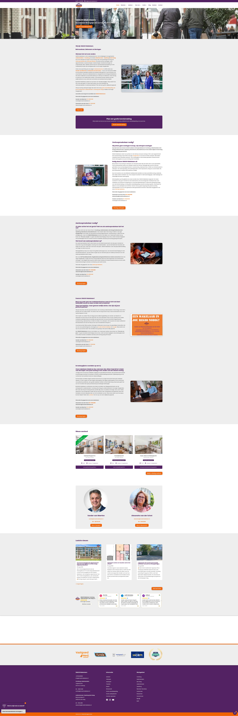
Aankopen (108, 681)
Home (117, 5)
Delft (138, 701)
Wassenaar (139, 693)
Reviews (154, 5)
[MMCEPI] (137, 655)
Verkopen (108, 679)
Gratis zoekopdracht (111, 693)
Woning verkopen (118, 208)
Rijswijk (138, 698)
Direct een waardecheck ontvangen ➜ (12, 711)
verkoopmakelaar (91, 61)
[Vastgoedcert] (119, 654)
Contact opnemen (110, 696)
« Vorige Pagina (79, 584)
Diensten (123, 5)
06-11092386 (92, 103)
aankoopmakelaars (97, 264)
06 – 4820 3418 (79, 689)
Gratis (144, 5)
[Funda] (100, 654)
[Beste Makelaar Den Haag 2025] (155, 660)
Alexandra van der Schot (94, 70)
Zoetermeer (140, 691)
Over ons (137, 5)
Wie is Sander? (96, 525)
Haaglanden (136, 155)
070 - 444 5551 (80, 1)
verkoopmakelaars (119, 189)
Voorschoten (140, 696)
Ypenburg (106, 58)
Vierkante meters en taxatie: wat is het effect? (118, 563)
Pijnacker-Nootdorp (142, 689)
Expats (107, 686)
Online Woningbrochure (87, 714)
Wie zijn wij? (109, 689)
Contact (160, 5)
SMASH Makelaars (100, 94)
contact (91, 395)
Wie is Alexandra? (141, 525)
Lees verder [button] (110, 605)
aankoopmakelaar (80, 61)
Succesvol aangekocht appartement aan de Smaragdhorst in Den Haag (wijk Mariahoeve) (88, 564)
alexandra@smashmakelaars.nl (142, 519)
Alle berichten (157, 588)
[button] (98, 601)
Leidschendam (79, 58)
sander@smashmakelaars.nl (96, 519)
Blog (150, 5)
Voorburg (87, 58)
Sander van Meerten (81, 70)
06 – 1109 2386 (79, 703)
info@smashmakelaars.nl (82, 678)
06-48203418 (90, 99)
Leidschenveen (99, 58)
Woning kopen (81, 283)
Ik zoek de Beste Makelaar (104, 327)
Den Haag (113, 58)
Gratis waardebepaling (84, 27)
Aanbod (130, 5)
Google (114, 327)
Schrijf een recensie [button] (86, 604)
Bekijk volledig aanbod (154, 473)
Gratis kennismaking (119, 124)
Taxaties (108, 684)
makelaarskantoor (98, 69)
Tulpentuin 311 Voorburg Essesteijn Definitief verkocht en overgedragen (148, 563)
